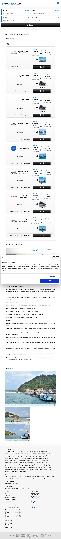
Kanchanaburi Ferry (41, 453)
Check (20, 353)
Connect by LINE (9, 501)
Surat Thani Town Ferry (21, 469)
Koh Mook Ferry (46, 456)
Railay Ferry (34, 465)
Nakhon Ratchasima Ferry (28, 462)
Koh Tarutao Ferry (47, 458)
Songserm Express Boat (23, 148)
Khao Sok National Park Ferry (11, 455)
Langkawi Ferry (44, 460)
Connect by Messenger (11, 497)
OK (50, 280)
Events (36, 476)
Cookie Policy (37, 478)
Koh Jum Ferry (36, 455)
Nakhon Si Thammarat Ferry (40, 462)
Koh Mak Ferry (39, 456)
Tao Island (47, 52)
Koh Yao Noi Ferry (8, 460)
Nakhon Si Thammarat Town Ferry (28, 464)
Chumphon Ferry (44, 451)
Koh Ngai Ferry (18, 458)
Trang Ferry (19, 471)
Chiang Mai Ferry (29, 451)
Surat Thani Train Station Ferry (32, 469)
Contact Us (48, 478)
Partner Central (8, 488)
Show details (53, 276)
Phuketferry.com (8, 483)
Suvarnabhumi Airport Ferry (45, 469)
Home (6, 476)
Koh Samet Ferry (38, 458)
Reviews (48, 476)
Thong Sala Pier (34, 55)
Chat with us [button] (9, 495)
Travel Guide (7, 478)
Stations (26, 476)
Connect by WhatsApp (11, 499)
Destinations (11, 476)
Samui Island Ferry (18, 467)
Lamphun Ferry (37, 460)
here (10, 354)
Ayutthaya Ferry (15, 451)
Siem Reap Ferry (31, 467)
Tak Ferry (7, 471)
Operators (44, 476)
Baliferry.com (15, 483)
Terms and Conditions (22, 478)
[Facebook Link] (32, 494)
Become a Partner (15, 488)
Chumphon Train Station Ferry (11, 453)
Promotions (31, 476)
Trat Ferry (24, 471)
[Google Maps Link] (32, 497)
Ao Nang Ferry (8, 451)
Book (42, 67)
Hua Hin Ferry (33, 453)
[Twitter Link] (35, 494)
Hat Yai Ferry (27, 453)
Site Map (43, 478)
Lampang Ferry (30, 460)
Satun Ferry (24, 467)
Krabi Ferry (23, 460)
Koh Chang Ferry (29, 455)
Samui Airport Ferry (9, 467)
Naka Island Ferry (18, 462)
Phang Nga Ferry (45, 464)
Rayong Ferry (52, 465)
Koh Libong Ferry (24, 456)
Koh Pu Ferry (32, 458)
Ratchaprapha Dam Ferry (43, 465)
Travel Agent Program (24, 488)
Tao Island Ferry (12, 471)
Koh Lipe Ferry (32, 456)
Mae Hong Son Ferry (9, 462)
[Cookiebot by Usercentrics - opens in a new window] (52, 257)
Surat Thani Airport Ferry (10, 469)
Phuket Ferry (17, 465)
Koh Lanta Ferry (8, 456)
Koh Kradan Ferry (51, 455)
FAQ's (52, 476)
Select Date (11, 43)
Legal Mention (14, 478)
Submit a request (10, 493)
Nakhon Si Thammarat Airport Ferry (12, 464)
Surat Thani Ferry (46, 467)
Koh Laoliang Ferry (16, 456)
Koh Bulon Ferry (21, 455)
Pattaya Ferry (38, 464)
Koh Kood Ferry (43, 455)
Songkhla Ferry (39, 467)
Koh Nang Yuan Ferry (9, 458)
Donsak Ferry (21, 453)
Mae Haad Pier (47, 54)
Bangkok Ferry (22, 451)
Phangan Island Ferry (9, 465)
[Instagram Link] (38, 494)
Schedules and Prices (19, 476)
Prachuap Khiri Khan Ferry (26, 465)
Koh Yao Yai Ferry (17, 460)
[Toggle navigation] (58, 3)
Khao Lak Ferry (49, 453)
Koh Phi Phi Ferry (25, 458)
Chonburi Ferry (37, 451)
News (39, 476)
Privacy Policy (31, 478)
